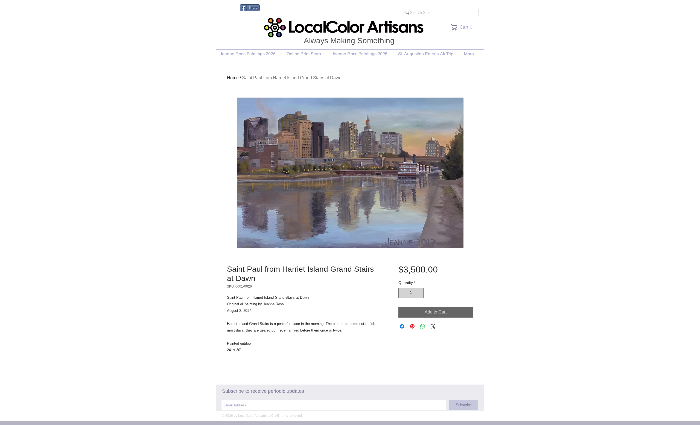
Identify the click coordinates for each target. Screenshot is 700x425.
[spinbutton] (411, 293)
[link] (463, 27)
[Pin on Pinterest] (412, 326)
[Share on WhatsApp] (422, 326)
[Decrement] (402, 293)
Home (233, 77)
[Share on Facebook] (402, 326)
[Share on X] (433, 326)
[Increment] (419, 293)
